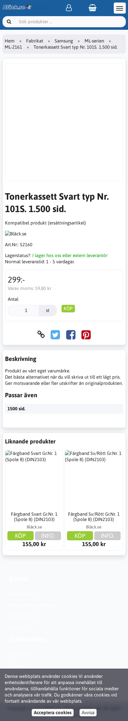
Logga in (18, 626)
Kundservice (21, 594)
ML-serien (94, 40)
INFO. (48, 535)
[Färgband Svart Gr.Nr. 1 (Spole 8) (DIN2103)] (34, 479)
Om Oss (17, 665)
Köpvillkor (19, 654)
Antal (13, 299)
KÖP (68, 308)
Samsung (64, 40)
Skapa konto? (23, 615)
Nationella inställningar (33, 605)
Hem (10, 40)
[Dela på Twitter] (55, 334)
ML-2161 (13, 47)
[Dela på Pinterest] (86, 334)
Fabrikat (34, 40)
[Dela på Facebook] (70, 334)
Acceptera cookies (52, 712)
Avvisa (88, 712)
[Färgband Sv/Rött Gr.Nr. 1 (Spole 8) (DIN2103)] (94, 479)
